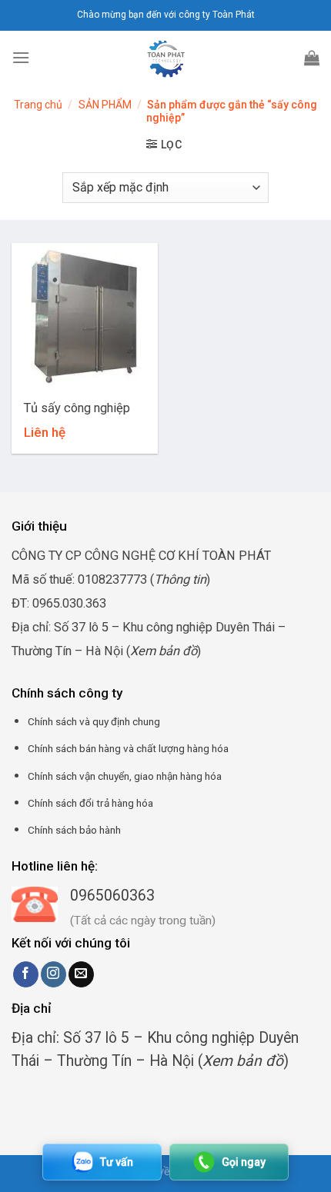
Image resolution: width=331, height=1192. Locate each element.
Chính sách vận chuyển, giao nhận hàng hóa (125, 776)
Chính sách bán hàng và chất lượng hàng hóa (128, 748)
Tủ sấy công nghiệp (77, 408)
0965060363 (112, 895)
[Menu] (21, 57)
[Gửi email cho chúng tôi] (81, 974)
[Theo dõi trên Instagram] (53, 974)
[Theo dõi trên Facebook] (25, 974)
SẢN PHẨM (105, 104)
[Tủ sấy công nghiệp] (85, 316)
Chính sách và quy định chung (94, 721)
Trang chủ (38, 104)
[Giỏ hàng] (311, 58)
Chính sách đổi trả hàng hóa (90, 803)
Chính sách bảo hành (74, 830)
